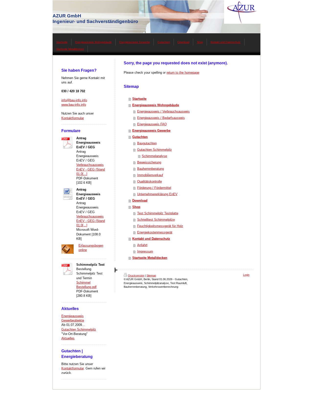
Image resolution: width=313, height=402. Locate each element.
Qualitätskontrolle (149, 181)
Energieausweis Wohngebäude (155, 105)
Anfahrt (142, 245)
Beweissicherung (149, 162)
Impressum (145, 251)
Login (246, 274)
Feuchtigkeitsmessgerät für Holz (160, 226)
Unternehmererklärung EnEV (157, 194)
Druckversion (136, 275)
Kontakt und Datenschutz (151, 239)
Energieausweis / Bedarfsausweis (161, 118)
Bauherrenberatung (150, 169)
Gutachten (140, 137)
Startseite (139, 99)
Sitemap (151, 275)
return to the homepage (183, 72)
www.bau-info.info (73, 104)
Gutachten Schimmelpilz (78, 329)
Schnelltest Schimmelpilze (156, 219)
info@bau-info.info (74, 100)
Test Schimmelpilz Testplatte (157, 213)
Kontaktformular (72, 118)
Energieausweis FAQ (152, 124)
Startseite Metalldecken (149, 258)
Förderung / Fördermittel (154, 188)
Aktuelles (68, 338)
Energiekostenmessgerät (154, 232)
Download (139, 200)
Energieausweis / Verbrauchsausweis (163, 111)
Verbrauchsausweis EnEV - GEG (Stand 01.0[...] (90, 169)
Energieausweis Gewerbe (151, 130)
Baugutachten (147, 143)
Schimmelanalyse (154, 156)
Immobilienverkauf (150, 175)
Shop (136, 207)
